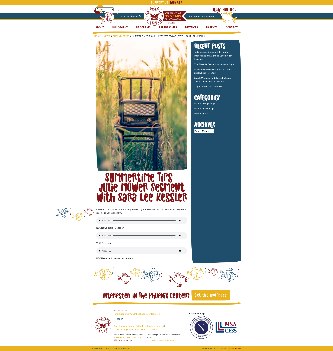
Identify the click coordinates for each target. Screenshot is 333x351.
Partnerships (168, 27)
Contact (232, 27)
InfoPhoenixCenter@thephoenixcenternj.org (137, 314)
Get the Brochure (211, 295)
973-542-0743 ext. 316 (123, 340)
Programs (143, 27)
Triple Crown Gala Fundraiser (208, 87)
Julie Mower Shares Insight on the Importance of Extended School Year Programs (213, 56)
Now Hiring (224, 9)
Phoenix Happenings (204, 104)
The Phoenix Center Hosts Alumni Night (214, 64)
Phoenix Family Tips (204, 109)
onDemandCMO (234, 348)
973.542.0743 (120, 310)
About (99, 27)
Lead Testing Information (126, 330)
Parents (211, 27)
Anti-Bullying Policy (124, 326)
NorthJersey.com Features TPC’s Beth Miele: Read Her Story (213, 71)
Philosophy (120, 27)
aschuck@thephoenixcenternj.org (160, 340)
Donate (176, 3)
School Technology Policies (150, 326)
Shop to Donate (149, 330)
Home (97, 36)
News (107, 36)
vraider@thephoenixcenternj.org (127, 337)
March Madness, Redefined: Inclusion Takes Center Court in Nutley (212, 80)
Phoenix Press (121, 36)
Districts (191, 27)
